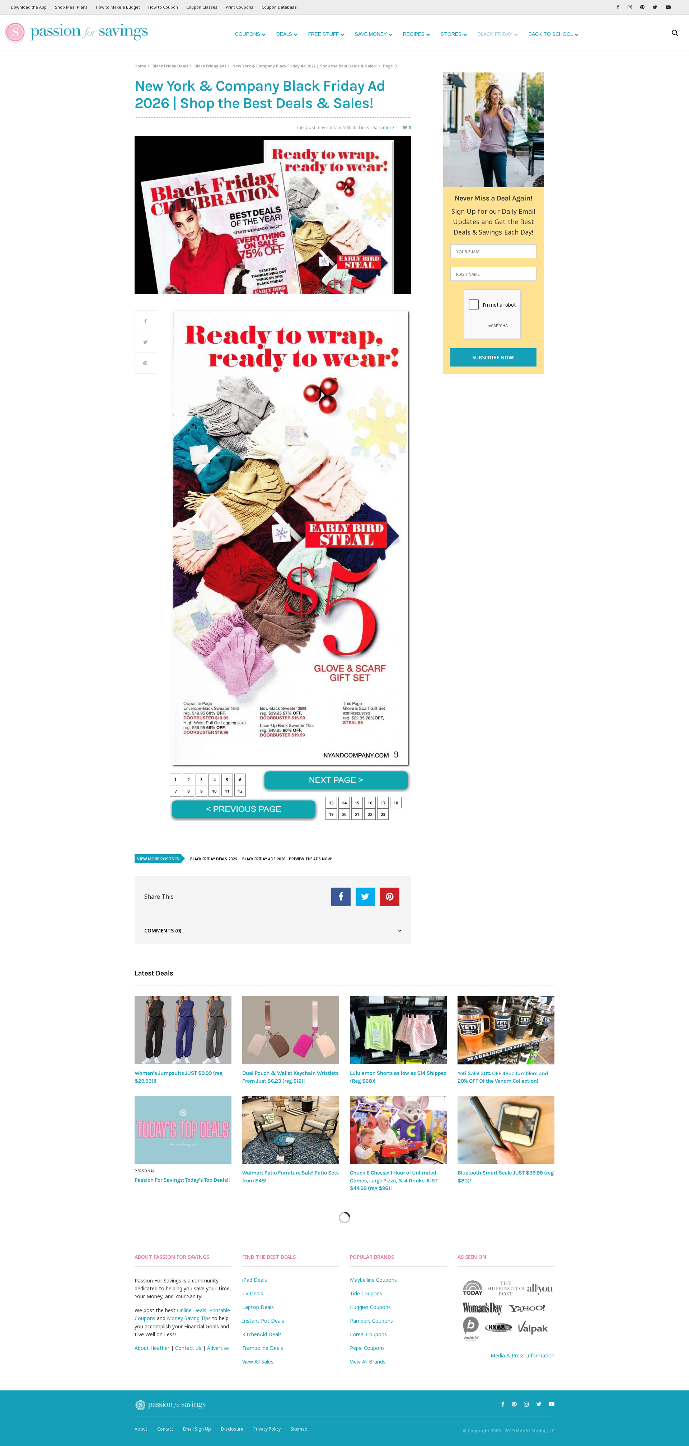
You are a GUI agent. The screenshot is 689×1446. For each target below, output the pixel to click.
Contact (165, 1429)
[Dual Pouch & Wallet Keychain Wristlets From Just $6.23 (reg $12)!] (290, 1030)
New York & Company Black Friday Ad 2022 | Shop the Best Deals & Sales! (305, 65)
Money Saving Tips (189, 1318)
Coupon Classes (201, 7)
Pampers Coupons (371, 1320)
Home (140, 65)
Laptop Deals (258, 1307)
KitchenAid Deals (262, 1334)
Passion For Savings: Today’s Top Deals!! (182, 1180)
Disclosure (232, 1429)
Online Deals (191, 1310)
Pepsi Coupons (367, 1348)
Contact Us (188, 1348)
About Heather (152, 1348)
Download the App (29, 7)
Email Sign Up (197, 1429)
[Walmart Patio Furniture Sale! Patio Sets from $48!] (290, 1130)
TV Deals (252, 1293)
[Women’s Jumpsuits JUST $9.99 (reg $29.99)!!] (183, 1030)
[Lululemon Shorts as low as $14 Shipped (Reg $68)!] (398, 1030)
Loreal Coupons (368, 1334)
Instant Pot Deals (263, 1320)
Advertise (218, 1348)
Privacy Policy (267, 1429)
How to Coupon (163, 7)
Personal (145, 1171)
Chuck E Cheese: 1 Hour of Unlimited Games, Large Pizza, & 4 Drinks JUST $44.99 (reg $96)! (393, 1180)
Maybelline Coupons (373, 1279)
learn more (382, 127)
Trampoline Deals (262, 1348)
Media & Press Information (522, 1355)
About (141, 1429)
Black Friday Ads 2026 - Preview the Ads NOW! (287, 858)
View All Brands (367, 1361)
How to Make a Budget (118, 7)
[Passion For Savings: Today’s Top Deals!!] (183, 1130)
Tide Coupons (366, 1293)
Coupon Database (279, 7)
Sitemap (299, 1429)
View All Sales (257, 1361)
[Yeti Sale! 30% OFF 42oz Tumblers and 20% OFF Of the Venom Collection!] (506, 1030)
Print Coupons (239, 7)
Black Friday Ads (210, 65)
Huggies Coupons (370, 1307)
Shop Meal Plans (71, 7)
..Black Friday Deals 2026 (212, 858)
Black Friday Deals (170, 65)
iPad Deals (254, 1279)
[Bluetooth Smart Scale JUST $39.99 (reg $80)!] (506, 1130)
